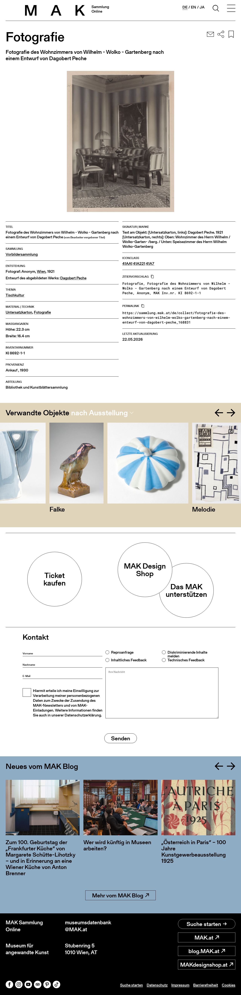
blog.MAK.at (203, 951)
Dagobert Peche (73, 278)
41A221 (139, 263)
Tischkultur (15, 295)
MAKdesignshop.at (203, 964)
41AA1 (127, 263)
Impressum (180, 985)
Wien (41, 271)
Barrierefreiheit (205, 985)
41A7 (150, 263)
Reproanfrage (122, 652)
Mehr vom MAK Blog (117, 895)
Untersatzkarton (19, 312)
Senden (120, 738)
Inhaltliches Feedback (128, 660)
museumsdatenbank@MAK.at (88, 926)
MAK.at (203, 937)
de (185, 7)
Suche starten (204, 924)
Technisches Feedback (186, 660)
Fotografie (42, 312)
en (193, 7)
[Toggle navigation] (231, 9)
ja (202, 7)
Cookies (228, 985)
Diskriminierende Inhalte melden (187, 654)
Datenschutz (157, 985)
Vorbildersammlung (22, 254)
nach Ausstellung (99, 412)
